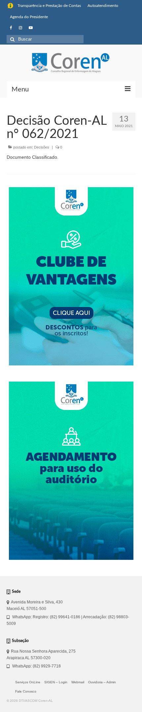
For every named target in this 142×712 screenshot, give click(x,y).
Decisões (41, 147)
